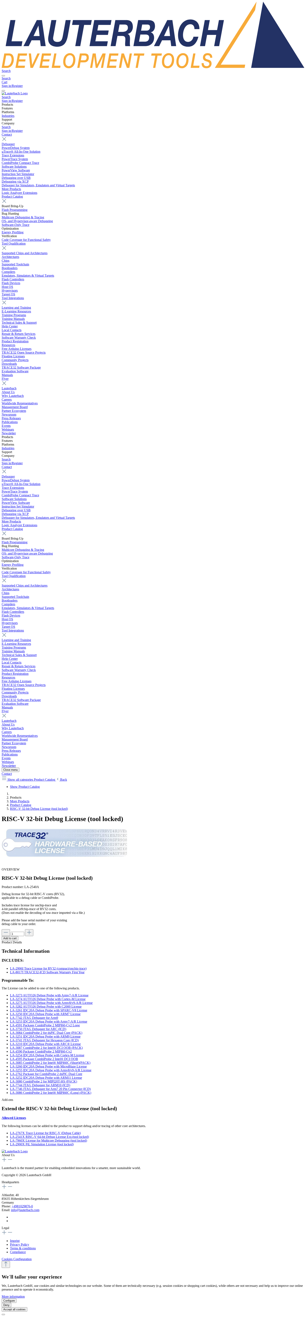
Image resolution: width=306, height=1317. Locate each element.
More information (13, 1296)
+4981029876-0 (22, 1206)
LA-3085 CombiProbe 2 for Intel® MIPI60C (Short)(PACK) (50, 1062)
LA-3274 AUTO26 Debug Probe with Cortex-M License (48, 999)
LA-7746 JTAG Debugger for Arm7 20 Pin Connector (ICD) (50, 1089)
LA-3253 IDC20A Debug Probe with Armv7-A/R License (48, 1021)
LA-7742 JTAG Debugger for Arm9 (34, 1018)
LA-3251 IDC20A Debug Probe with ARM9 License (45, 1036)
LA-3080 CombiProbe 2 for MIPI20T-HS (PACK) (43, 1081)
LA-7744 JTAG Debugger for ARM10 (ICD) (40, 1085)
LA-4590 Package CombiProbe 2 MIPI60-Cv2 (41, 1051)
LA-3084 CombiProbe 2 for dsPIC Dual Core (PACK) (46, 1033)
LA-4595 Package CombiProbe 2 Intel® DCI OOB (44, 1059)
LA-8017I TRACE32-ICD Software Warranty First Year (47, 972)
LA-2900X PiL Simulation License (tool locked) (42, 1144)
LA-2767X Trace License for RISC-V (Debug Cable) (45, 1133)
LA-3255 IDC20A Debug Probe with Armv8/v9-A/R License (50, 1070)
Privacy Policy (19, 1244)
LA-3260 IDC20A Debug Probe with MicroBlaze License (48, 1066)
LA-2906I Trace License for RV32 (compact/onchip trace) (48, 968)
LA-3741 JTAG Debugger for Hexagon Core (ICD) (44, 1040)
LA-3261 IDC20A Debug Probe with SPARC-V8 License (48, 1010)
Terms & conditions (23, 1248)
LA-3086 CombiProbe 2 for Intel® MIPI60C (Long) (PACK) (50, 1092)
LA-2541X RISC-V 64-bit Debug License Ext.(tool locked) (49, 1137)
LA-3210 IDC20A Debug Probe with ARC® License (45, 1044)
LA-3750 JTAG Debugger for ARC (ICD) (38, 1029)
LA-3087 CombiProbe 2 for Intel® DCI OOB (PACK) (46, 1047)
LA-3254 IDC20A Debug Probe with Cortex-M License (47, 1055)
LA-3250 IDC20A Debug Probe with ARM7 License (45, 1014)
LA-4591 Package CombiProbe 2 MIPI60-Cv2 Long (45, 1025)
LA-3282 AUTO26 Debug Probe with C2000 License (46, 1006)
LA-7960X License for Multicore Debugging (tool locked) (48, 1140)
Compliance (18, 1252)
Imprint (15, 1241)
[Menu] (3, 75)
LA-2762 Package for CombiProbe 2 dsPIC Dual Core (46, 1074)
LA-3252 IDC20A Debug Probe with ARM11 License (46, 1077)
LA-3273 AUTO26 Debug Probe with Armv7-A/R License (49, 995)
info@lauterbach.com (25, 1210)
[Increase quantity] (29, 932)
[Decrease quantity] (6, 932)
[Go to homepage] (153, 67)
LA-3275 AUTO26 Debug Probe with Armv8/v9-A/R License (51, 1003)
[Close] (3, 1314)
